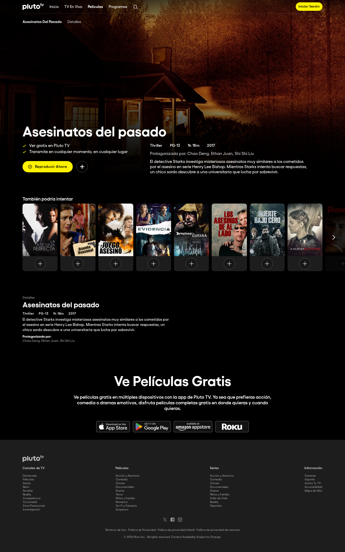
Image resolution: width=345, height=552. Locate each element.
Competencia (31, 498)
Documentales (125, 487)
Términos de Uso (115, 530)
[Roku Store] (232, 426)
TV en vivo (73, 7)
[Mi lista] (82, 166)
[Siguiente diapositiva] (333, 237)
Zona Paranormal (34, 505)
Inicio (54, 7)
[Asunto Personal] (77, 237)
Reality (27, 494)
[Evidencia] (153, 237)
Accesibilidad (313, 487)
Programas (118, 7)
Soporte (310, 479)
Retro (26, 487)
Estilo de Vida (218, 498)
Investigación (31, 509)
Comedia (121, 479)
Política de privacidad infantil (176, 530)
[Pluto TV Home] (33, 6)
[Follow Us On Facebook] (172, 519)
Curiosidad (30, 502)
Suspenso (122, 509)
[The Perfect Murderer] (40, 237)
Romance (122, 502)
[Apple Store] (113, 426)
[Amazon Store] (193, 426)
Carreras (310, 475)
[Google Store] (152, 426)
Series (27, 483)
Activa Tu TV (313, 483)
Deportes (216, 505)
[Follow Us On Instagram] (180, 519)
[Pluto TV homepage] (33, 458)
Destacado (30, 475)
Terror (119, 494)
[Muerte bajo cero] (267, 237)
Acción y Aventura (127, 475)
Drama (120, 490)
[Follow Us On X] (165, 519)
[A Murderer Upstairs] (305, 237)
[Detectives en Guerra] (191, 237)
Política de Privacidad (142, 530)
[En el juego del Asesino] (115, 237)
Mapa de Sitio (313, 490)
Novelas (28, 490)
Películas (95, 7)
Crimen (120, 483)
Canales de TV (34, 468)
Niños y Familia (125, 498)
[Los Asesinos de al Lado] (229, 237)
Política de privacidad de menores (218, 530)
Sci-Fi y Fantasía (126, 505)
